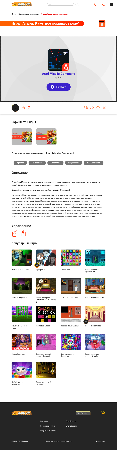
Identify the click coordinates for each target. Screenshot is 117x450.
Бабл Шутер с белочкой (18, 383)
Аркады (20, 163)
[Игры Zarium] (22, 3)
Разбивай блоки (43, 326)
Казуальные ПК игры (48, 431)
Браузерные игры (47, 426)
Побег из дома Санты (94, 298)
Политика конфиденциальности (58, 441)
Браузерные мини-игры (29, 14)
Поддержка (100, 441)
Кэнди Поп (65, 270)
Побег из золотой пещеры (43, 383)
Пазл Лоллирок (18, 354)
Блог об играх (71, 426)
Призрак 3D (41, 267)
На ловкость (37, 163)
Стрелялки (55, 163)
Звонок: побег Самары (70, 326)
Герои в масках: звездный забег (92, 355)
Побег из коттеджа (93, 323)
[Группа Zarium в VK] (103, 413)
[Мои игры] (96, 4)
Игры (14, 14)
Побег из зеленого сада (19, 327)
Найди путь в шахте (20, 270)
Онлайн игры (71, 421)
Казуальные (73, 163)
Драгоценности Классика (67, 355)
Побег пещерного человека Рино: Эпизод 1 (46, 300)
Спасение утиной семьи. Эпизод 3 (43, 355)
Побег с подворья (19, 298)
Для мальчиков (93, 163)
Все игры (44, 421)
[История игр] (104, 4)
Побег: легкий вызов (69, 298)
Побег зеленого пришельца (91, 271)
